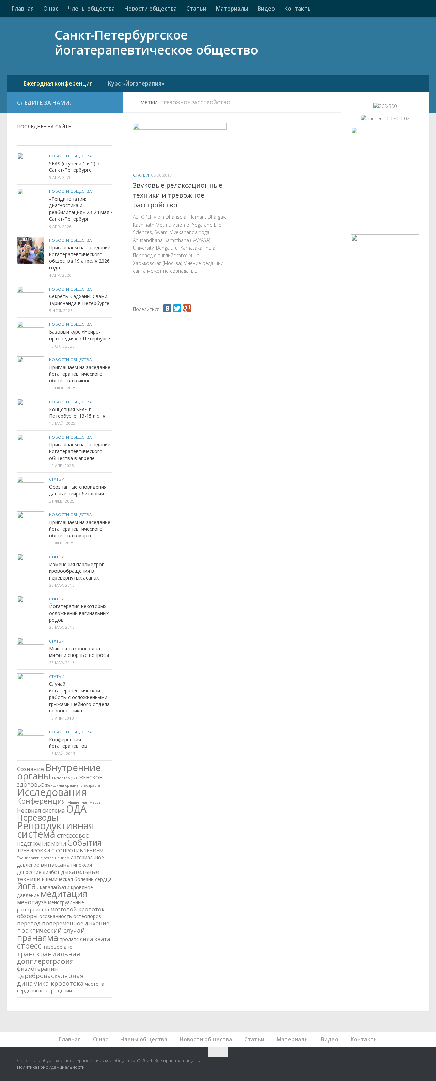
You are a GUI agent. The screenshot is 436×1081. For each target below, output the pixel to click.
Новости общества (150, 8)
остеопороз (87, 916)
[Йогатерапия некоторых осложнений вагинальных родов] (30, 609)
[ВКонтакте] (167, 308)
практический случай (51, 930)
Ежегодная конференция (58, 83)
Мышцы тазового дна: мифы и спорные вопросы (79, 652)
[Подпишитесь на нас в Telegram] (108, 102)
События (84, 842)
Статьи (196, 8)
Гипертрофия (65, 778)
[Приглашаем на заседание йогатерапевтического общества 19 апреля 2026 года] (30, 250)
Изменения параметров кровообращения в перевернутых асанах (77, 571)
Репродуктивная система (55, 829)
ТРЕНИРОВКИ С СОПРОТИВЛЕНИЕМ (60, 850)
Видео (266, 8)
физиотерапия (37, 968)
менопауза (32, 902)
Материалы (232, 8)
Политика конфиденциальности (51, 1067)
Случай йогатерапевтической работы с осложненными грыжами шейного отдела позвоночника (79, 697)
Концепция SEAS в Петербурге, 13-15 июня (77, 412)
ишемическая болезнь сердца (77, 879)
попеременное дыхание (75, 923)
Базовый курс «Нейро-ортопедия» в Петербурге (79, 335)
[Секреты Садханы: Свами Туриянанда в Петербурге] (30, 299)
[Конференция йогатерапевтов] (30, 742)
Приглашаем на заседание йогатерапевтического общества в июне (79, 374)
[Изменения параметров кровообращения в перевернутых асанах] (30, 567)
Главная (23, 8)
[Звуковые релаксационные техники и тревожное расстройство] (180, 145)
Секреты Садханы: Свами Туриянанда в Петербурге (79, 299)
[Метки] (96, 139)
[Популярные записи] (64, 139)
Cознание (30, 769)
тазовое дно (58, 947)
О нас (50, 8)
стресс (29, 945)
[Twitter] (177, 308)
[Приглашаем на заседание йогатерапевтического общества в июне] (30, 370)
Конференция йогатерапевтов (68, 743)
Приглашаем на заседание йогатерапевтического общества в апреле (79, 451)
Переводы (37, 817)
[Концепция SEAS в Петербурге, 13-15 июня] (30, 412)
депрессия (29, 872)
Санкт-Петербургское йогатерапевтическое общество (156, 42)
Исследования (52, 792)
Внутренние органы (59, 771)
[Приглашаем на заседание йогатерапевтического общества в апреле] (30, 447)
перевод (29, 923)
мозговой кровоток (77, 909)
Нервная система (41, 810)
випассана (55, 864)
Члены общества (91, 8)
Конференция (41, 801)
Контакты (298, 8)
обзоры (27, 916)
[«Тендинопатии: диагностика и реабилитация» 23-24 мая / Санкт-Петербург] (30, 201)
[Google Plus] (187, 308)
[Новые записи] (33, 139)
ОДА (76, 808)
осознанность (55, 916)
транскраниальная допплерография (48, 957)
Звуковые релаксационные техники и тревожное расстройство (177, 195)
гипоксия (81, 865)
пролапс (69, 939)
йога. (27, 886)
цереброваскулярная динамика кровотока (50, 979)
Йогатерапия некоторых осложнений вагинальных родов (79, 613)
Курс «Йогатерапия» (136, 83)
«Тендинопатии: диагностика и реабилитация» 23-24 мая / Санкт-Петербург (80, 209)
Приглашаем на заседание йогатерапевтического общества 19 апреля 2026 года (79, 257)
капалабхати (54, 887)
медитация (64, 893)
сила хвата (95, 939)
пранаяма (37, 937)
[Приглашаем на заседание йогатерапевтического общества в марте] (30, 525)
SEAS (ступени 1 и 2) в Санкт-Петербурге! (74, 166)
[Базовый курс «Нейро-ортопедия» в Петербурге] (30, 334)
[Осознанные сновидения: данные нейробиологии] (30, 489)
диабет (51, 872)
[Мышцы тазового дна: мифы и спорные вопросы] (30, 651)
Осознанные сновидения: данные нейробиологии (78, 490)
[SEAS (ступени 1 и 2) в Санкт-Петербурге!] (30, 166)
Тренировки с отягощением (43, 857)
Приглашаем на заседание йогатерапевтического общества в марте (79, 529)
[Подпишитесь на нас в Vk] (93, 102)
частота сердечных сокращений (60, 987)
